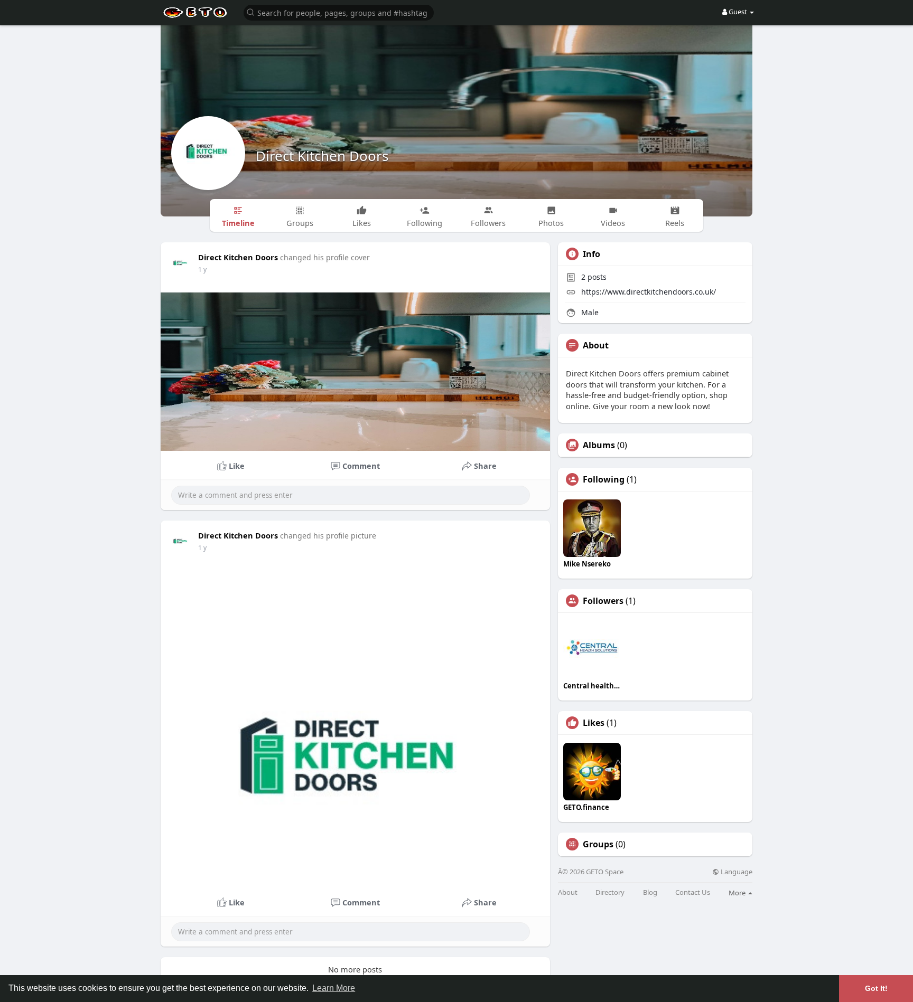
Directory (610, 892)
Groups (598, 844)
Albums (599, 445)
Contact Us (692, 892)
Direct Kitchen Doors (322, 155)
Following (604, 479)
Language (735, 871)
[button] (338, 12)
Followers (603, 601)
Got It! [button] (876, 988)
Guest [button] (738, 11)
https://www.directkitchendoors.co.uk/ (648, 292)
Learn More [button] (333, 988)
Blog (650, 892)
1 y (202, 269)
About (567, 892)
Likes (593, 723)
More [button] (738, 892)
